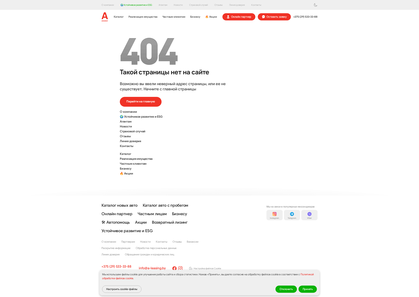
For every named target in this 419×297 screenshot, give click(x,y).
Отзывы (218, 4)
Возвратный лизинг (170, 222)
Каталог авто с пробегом (165, 205)
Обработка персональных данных (156, 248)
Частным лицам (152, 213)
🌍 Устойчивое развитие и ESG (136, 4)
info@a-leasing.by (152, 268)
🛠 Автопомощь (115, 222)
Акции (141, 222)
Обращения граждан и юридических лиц (149, 254)
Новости (178, 4)
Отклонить (286, 289)
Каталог (119, 16)
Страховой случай (198, 4)
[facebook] (174, 268)
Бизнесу (195, 16)
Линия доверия (237, 4)
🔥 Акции (211, 16)
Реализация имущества (142, 16)
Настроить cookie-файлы (121, 289)
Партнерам (128, 241)
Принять (308, 289)
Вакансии (192, 241)
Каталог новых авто (119, 205)
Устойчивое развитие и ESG (127, 230)
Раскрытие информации (115, 248)
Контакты (256, 4)
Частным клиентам (173, 16)
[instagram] (180, 268)
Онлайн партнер (241, 16)
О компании (107, 4)
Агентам (163, 4)
